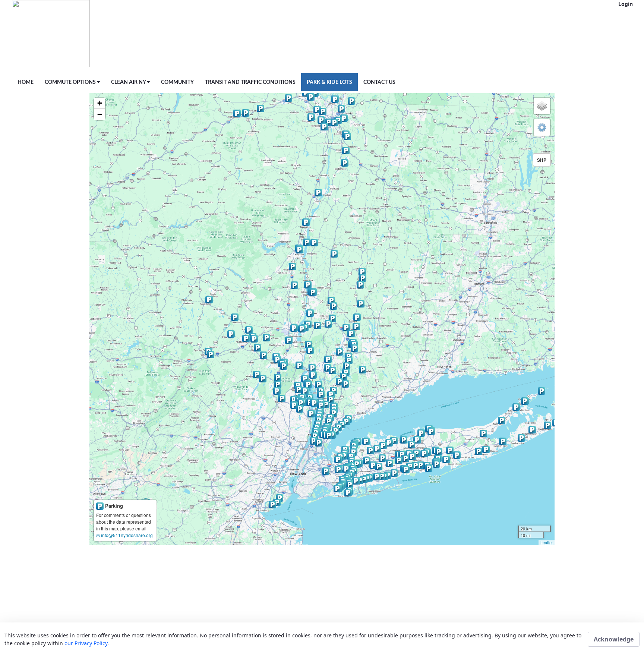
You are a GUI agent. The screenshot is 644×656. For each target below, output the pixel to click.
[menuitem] (25, 82)
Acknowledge (614, 639)
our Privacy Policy (85, 643)
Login (625, 3)
